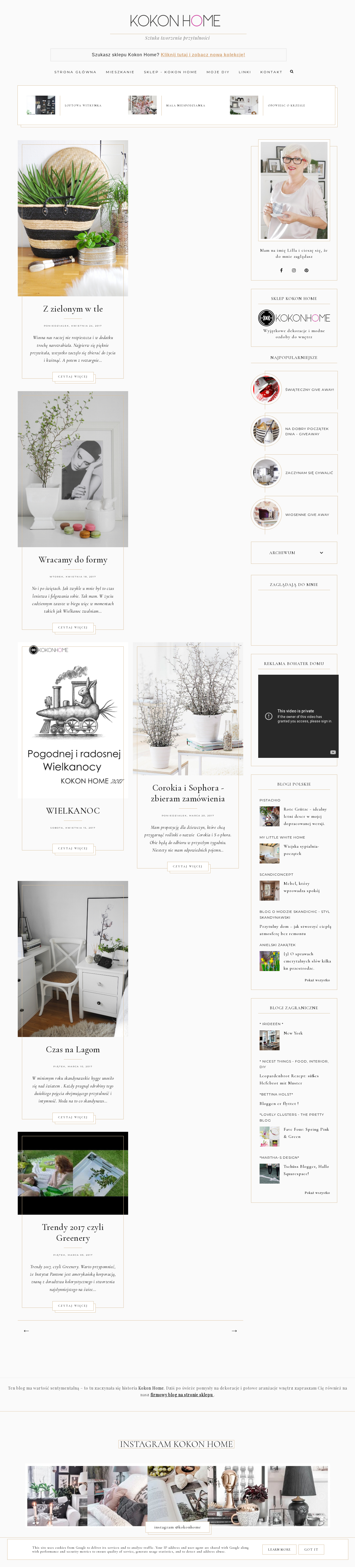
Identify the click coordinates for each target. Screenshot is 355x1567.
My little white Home (282, 837)
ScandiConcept (276, 874)
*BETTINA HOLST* (276, 1094)
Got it (311, 1549)
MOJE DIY (218, 72)
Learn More (279, 1549)
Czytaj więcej (73, 376)
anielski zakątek (278, 945)
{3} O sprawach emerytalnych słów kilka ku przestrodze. (307, 961)
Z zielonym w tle (73, 308)
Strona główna (75, 72)
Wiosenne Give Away (307, 515)
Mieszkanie (120, 72)
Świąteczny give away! (309, 390)
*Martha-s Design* (279, 1157)
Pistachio (270, 800)
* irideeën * (271, 1024)
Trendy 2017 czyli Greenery (73, 1232)
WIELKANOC (73, 810)
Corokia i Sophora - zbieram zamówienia (188, 793)
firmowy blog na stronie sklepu (182, 1394)
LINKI (245, 72)
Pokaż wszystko (317, 980)
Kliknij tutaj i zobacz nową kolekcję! (203, 54)
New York (293, 1033)
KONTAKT (271, 72)
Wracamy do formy (73, 559)
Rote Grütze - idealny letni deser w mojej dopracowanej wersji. (305, 816)
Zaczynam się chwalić (309, 473)
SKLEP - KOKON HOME (170, 72)
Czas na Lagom (73, 1049)
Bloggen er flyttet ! (279, 1103)
